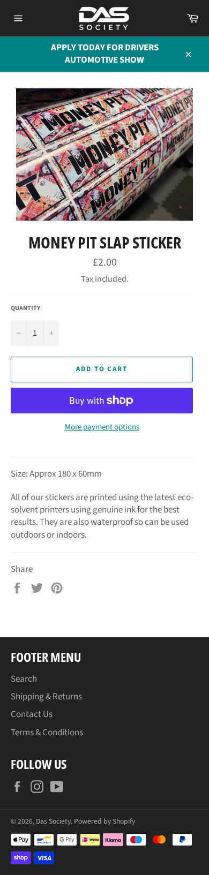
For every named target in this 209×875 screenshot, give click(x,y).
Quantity (25, 308)
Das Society (53, 821)
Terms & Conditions (47, 732)
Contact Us (32, 714)
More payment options (102, 427)
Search (24, 679)
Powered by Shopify (104, 821)
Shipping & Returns (46, 696)
